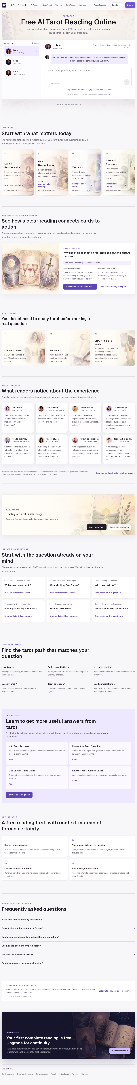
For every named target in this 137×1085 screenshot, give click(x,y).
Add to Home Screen (119, 527)
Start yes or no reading (82, 185)
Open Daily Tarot (96, 527)
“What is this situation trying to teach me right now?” (91, 90)
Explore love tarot (11, 190)
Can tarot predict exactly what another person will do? (68, 937)
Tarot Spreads (100, 5)
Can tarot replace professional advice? (68, 963)
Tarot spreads (42, 1074)
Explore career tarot (114, 190)
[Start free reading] (127, 82)
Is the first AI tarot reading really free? (68, 919)
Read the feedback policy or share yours (115, 473)
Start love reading (13, 185)
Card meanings (8, 1074)
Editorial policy (106, 991)
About (53, 1074)
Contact (84, 1074)
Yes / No (59, 5)
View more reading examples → (114, 286)
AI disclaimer (64, 1074)
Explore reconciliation (46, 190)
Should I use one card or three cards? (68, 945)
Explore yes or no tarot (81, 190)
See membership (120, 1050)
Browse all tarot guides (19, 795)
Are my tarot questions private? (68, 954)
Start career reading (116, 185)
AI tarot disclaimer (123, 991)
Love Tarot (47, 5)
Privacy (75, 1074)
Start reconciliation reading (48, 184)
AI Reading (35, 5)
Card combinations (25, 1074)
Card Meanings (84, 5)
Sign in (130, 5)
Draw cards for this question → (80, 286)
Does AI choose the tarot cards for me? (68, 928)
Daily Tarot (70, 5)
